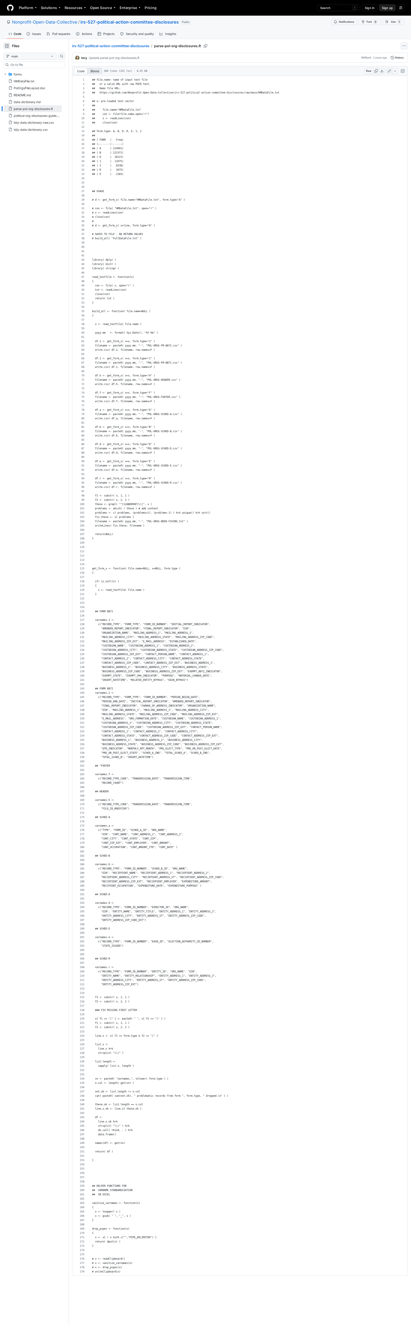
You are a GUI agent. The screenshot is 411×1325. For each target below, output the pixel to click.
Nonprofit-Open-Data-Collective (44, 22)
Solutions (49, 8)
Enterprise (128, 8)
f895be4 (366, 57)
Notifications (346, 21)
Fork (371, 21)
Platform (26, 8)
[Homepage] (10, 7)
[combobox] (35, 65)
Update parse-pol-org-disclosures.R (114, 58)
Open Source (101, 8)
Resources (73, 8)
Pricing (150, 8)
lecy (84, 58)
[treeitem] (32, 108)
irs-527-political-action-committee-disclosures (129, 22)
